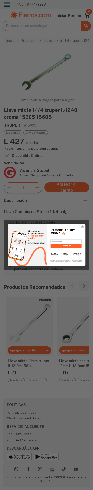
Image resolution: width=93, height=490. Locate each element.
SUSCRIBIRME (65, 246)
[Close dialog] (82, 227)
